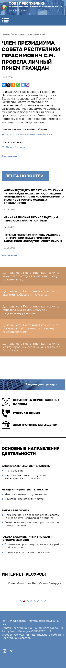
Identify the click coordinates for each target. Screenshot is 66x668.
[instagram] (5, 651)
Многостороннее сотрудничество (26, 494)
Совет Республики (35, 4)
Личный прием (15, 147)
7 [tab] (42, 601)
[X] (8, 85)
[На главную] (4, 7)
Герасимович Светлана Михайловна (29, 134)
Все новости (9, 156)
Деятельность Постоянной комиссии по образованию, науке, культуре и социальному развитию (31, 310)
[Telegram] (23, 85)
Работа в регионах (15, 510)
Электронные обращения (35, 425)
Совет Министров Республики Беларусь (29, 583)
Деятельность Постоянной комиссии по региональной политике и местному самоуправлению (31, 328)
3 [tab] (28, 601)
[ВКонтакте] (4, 85)
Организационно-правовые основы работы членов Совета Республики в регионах (32, 516)
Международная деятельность (25, 489)
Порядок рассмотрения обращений (27, 552)
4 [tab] (31, 601)
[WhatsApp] (18, 85)
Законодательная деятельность (26, 465)
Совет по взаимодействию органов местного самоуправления (33, 524)
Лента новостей (36, 34)
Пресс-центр (19, 34)
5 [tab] (35, 601)
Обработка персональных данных (36, 402)
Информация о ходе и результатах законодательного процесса (26, 477)
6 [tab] (38, 601)
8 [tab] (46, 601)
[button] (5, 20)
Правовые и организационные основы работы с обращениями (34, 546)
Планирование (14, 470)
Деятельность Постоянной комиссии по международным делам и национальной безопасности (31, 347)
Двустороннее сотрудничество (24, 498)
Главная (6, 34)
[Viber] (27, 85)
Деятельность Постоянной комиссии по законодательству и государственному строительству (31, 276)
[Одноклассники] (13, 85)
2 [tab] (24, 601)
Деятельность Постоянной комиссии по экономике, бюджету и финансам (31, 293)
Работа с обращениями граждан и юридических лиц (27, 538)
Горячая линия (26, 413)
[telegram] (11, 651)
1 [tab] (21, 601)
